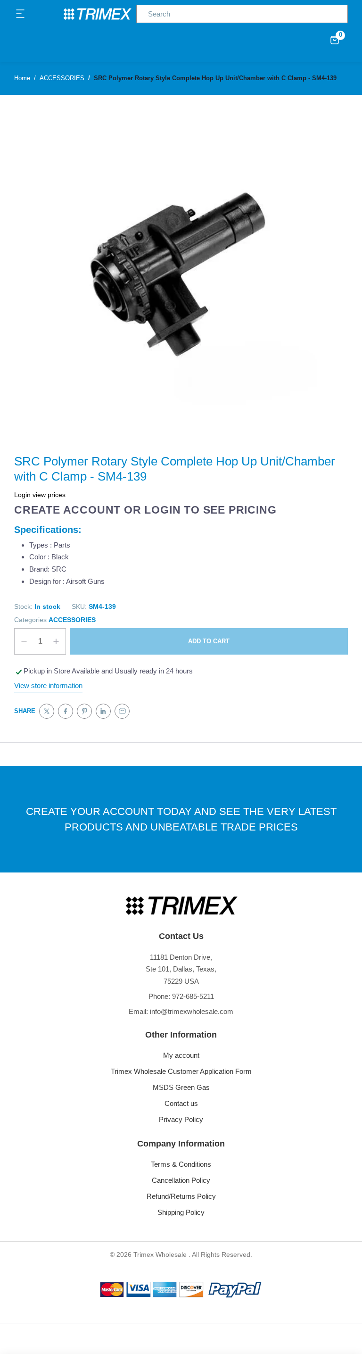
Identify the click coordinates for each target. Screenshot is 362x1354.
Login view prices (40, 494)
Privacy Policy (181, 1119)
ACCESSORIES (72, 619)
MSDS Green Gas (181, 1087)
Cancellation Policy (181, 1180)
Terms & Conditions (181, 1164)
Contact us (181, 1103)
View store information (48, 685)
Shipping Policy (181, 1212)
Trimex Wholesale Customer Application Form (181, 1071)
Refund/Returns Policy (181, 1196)
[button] (20, 14)
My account (181, 1055)
